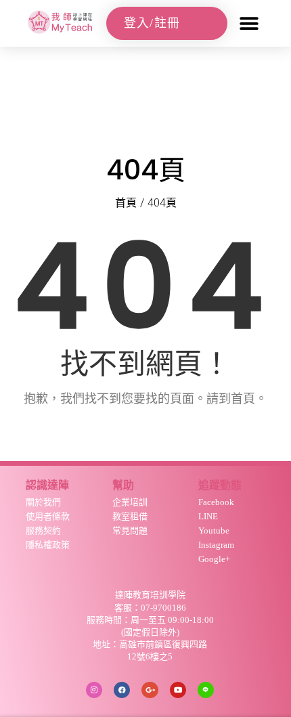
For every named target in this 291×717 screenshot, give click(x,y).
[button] (248, 23)
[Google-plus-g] (149, 690)
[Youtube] (178, 690)
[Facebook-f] (122, 690)
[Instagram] (94, 690)
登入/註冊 (152, 23)
